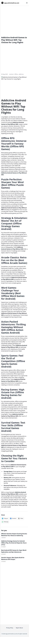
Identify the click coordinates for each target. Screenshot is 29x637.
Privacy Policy (9, 628)
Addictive (21, 74)
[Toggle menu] (27, 3)
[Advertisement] (14, 22)
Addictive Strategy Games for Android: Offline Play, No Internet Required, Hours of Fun (14, 543)
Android (11, 74)
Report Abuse (19, 628)
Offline (16, 74)
